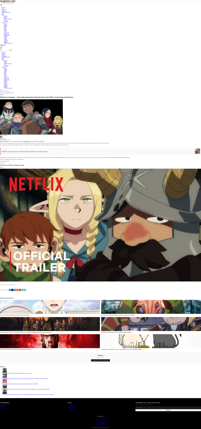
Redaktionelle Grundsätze (73, 404)
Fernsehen (3, 7)
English (5, 23)
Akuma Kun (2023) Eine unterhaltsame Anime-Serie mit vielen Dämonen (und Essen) (116, 332)
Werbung (3, 407)
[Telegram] (108, 419)
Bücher (5, 17)
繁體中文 (6, 42)
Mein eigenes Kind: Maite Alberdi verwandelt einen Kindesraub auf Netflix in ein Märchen (23, 383)
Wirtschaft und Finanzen (6, 12)
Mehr (3, 15)
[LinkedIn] (97, 419)
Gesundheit (6, 21)
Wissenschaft (4, 11)
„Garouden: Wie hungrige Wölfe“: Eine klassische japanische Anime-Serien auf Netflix (15, 349)
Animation (10, 284)
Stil (4, 19)
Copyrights (101, 424)
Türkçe (5, 38)
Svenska (5, 82)
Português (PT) (6, 34)
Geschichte (6, 20)
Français (5, 26)
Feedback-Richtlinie (73, 408)
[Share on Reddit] (17, 290)
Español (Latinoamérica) (8, 43)
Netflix (17, 144)
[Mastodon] (106, 419)
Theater (5, 61)
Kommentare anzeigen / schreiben (100, 360)
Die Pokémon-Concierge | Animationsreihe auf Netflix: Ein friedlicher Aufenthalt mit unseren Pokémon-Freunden (24, 151)
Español (5, 24)
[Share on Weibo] (20, 290)
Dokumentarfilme (5, 378)
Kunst (3, 14)
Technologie (4, 9)
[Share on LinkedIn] (15, 290)
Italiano (5, 29)
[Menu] (1, 5)
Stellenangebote (4, 408)
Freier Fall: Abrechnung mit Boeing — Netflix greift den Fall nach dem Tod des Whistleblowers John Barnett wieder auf (28, 378)
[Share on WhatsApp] (25, 290)
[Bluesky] (103, 419)
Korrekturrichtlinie (72, 407)
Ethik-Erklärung (72, 405)
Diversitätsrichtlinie (73, 406)
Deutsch (3, 22)
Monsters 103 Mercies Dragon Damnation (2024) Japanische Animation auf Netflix (14, 315)
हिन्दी (5, 28)
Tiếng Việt (6, 39)
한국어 (5, 31)
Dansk (5, 27)
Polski (5, 33)
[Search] (1, 47)
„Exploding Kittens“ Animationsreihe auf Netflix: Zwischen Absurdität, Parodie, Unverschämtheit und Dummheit (121, 349)
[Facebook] (92, 419)
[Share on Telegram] (22, 290)
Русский (5, 81)
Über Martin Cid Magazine (6, 404)
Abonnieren (168, 410)
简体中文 (6, 85)
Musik (3, 10)
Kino (3, 8)
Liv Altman (3, 138)
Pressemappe (4, 405)
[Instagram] (100, 419)
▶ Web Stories (100, 416)
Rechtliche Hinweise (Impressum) (101, 422)
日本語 (5, 30)
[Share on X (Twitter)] (12, 290)
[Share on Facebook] (10, 290)
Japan (14, 284)
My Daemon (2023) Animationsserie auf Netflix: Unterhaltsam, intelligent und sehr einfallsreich (118, 315)
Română (5, 36)
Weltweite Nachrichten (8, 18)
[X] (95, 419)
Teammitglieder (4, 406)
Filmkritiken (4, 389)
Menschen (6, 60)
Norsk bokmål (6, 32)
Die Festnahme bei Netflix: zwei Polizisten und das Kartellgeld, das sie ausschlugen (18, 373)
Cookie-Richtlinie (101, 423)
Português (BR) (6, 35)
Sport (3, 13)
